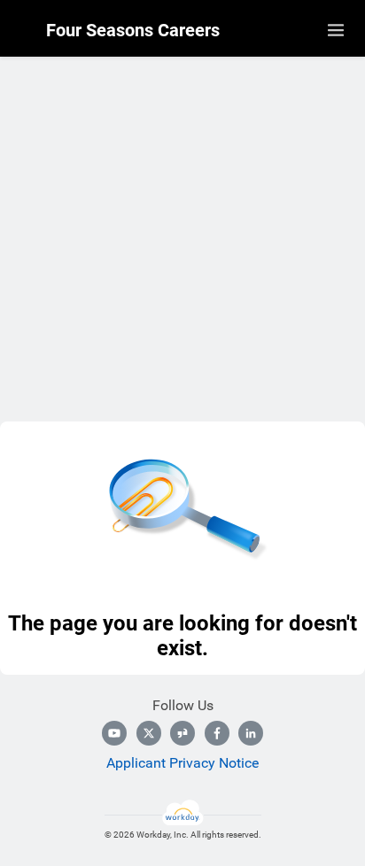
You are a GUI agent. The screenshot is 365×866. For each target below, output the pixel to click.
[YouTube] (114, 733)
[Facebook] (217, 733)
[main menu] (336, 30)
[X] (148, 733)
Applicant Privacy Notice (182, 762)
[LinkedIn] (250, 733)
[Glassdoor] (182, 733)
